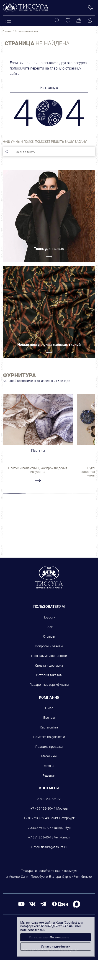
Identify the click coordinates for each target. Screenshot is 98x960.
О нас (49, 708)
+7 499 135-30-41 (43, 808)
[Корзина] (78, 20)
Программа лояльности (49, 656)
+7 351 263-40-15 (40, 837)
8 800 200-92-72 (49, 799)
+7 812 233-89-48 (36, 818)
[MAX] (76, 904)
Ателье (49, 766)
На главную (49, 88)
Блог (49, 627)
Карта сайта (49, 727)
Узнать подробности (55, 946)
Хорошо (55, 937)
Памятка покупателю (49, 737)
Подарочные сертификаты (49, 684)
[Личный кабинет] (89, 20)
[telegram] (43, 904)
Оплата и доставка (49, 665)
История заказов (49, 675)
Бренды (49, 717)
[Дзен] (60, 904)
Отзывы (49, 636)
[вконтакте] (32, 904)
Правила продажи (49, 746)
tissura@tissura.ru (54, 847)
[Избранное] (67, 20)
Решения (49, 775)
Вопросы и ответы (49, 646)
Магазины (49, 756)
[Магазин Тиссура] (49, 577)
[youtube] (21, 904)
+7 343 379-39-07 (38, 828)
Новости (49, 617)
